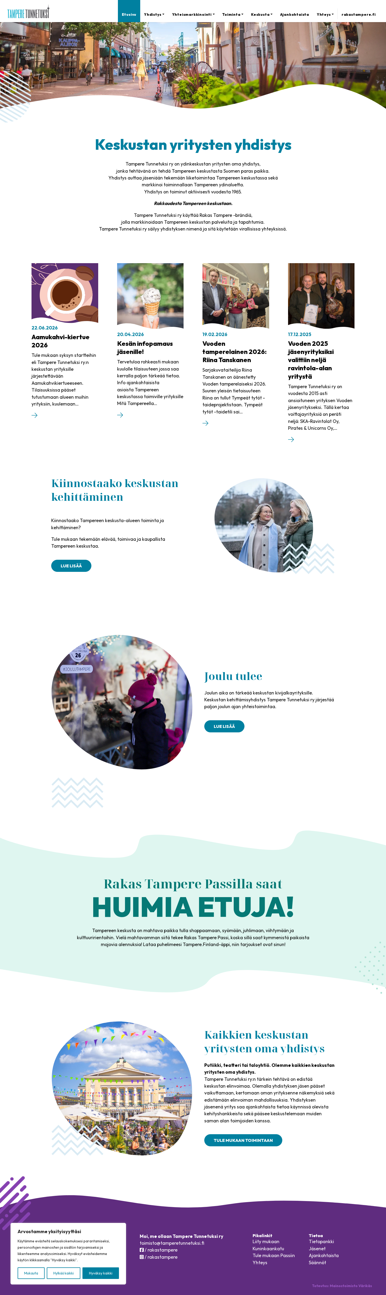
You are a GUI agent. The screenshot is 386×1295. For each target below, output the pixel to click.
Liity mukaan (266, 1241)
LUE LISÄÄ (224, 726)
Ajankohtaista (294, 14)
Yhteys (324, 14)
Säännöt (317, 1262)
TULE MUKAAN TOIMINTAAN (243, 1140)
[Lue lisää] (34, 416)
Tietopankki (321, 1241)
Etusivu (129, 14)
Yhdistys (152, 14)
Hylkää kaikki (63, 1273)
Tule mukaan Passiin (274, 1255)
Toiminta (231, 14)
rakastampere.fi (358, 14)
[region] (68, 1253)
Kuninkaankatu (268, 1249)
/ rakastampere (161, 1250)
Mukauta (31, 1273)
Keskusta (260, 14)
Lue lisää (71, 565)
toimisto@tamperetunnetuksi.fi (172, 1243)
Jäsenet (317, 1249)
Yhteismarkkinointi (192, 14)
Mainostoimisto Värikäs (351, 1285)
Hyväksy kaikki (100, 1273)
